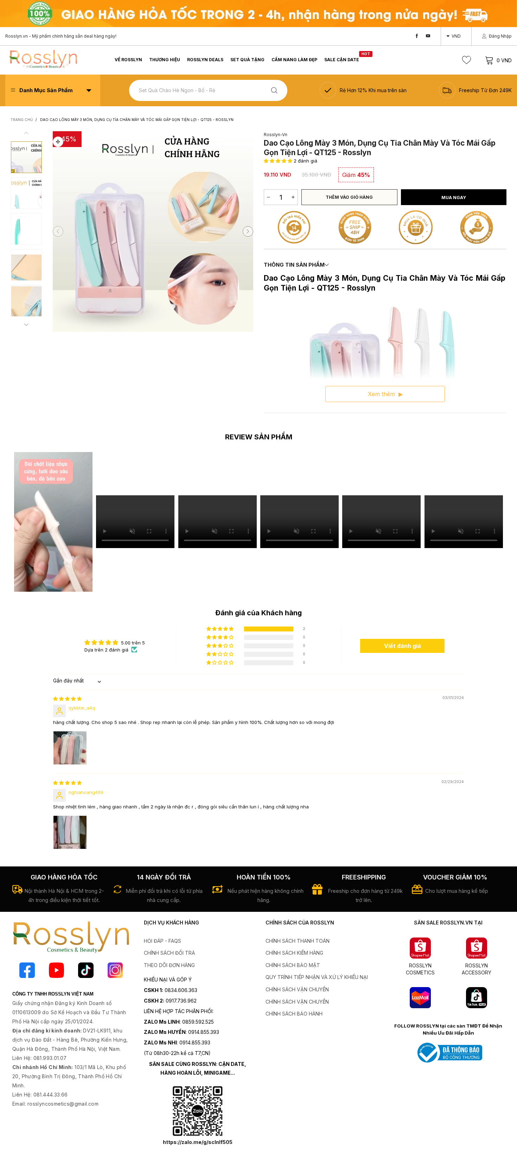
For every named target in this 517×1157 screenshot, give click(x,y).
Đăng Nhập (500, 36)
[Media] (58, 141)
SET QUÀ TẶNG (247, 59)
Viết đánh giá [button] (402, 645)
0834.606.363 (181, 990)
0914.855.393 (203, 1032)
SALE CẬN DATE (341, 59)
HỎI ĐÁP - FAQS (162, 941)
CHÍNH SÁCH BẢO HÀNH (294, 1014)
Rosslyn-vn (275, 134)
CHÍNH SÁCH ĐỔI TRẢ (169, 953)
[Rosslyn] (43, 59)
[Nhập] (274, 90)
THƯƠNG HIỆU (164, 59)
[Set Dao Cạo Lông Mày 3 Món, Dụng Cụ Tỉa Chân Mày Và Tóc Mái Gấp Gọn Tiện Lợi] (26, 193)
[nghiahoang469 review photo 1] (70, 832)
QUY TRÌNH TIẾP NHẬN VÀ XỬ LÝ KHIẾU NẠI (317, 977)
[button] (58, 231)
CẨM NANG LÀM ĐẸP (294, 59)
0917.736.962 (181, 1001)
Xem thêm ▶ (385, 394)
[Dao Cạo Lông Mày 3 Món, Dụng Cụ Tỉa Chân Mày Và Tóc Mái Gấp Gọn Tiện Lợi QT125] (26, 301)
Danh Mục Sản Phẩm (46, 90)
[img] (67, 698)
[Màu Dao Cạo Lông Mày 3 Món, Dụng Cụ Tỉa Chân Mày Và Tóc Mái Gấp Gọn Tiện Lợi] (26, 265)
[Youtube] (428, 36)
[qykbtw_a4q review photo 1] (70, 748)
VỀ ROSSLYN (128, 59)
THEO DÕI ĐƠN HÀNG (169, 965)
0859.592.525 (198, 1022)
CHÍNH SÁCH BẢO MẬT (293, 965)
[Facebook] (416, 36)
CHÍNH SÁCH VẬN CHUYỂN (297, 989)
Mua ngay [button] (453, 197)
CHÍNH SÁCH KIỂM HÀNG (294, 953)
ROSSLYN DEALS (205, 59)
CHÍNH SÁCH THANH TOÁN (298, 941)
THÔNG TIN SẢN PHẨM (294, 264)
